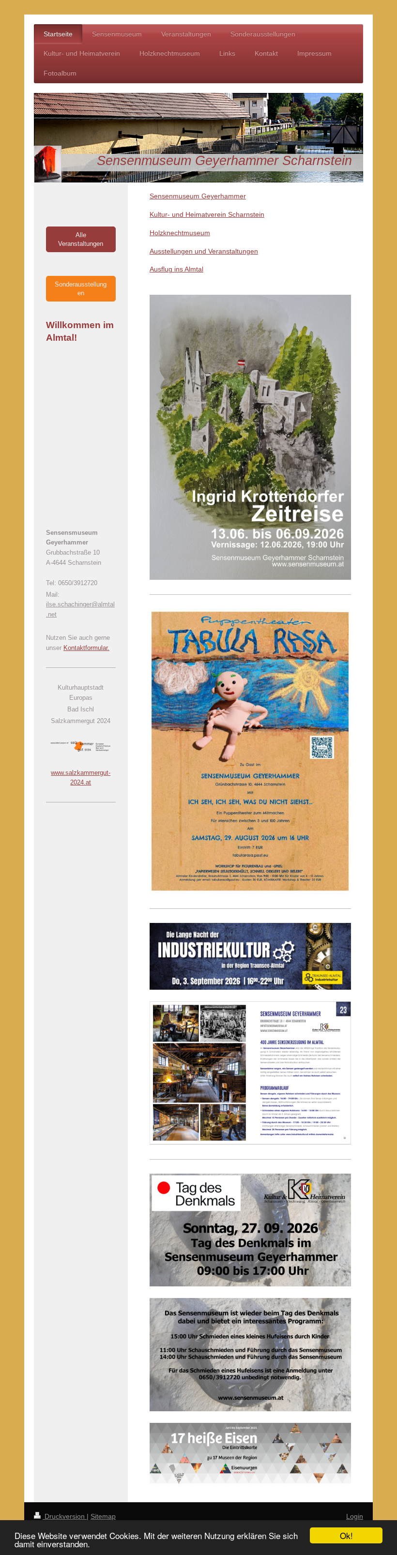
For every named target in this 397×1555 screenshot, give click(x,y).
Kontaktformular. (86, 647)
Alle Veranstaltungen (80, 239)
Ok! (346, 1535)
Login (354, 1516)
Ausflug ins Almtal (176, 269)
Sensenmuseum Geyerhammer (198, 196)
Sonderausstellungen (81, 289)
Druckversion (65, 1516)
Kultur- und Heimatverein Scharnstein (207, 214)
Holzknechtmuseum (180, 233)
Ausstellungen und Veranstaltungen (204, 251)
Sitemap (103, 1516)
